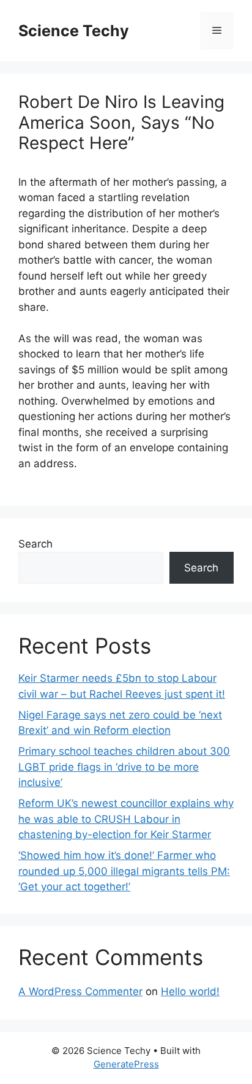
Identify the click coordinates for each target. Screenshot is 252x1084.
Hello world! (190, 991)
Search (35, 544)
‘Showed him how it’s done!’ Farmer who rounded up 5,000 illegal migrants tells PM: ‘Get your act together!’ (124, 871)
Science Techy (73, 30)
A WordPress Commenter (80, 991)
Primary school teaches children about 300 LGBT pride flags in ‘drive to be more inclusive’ (124, 766)
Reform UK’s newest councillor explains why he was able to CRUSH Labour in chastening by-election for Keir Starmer (126, 819)
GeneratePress (126, 1064)
